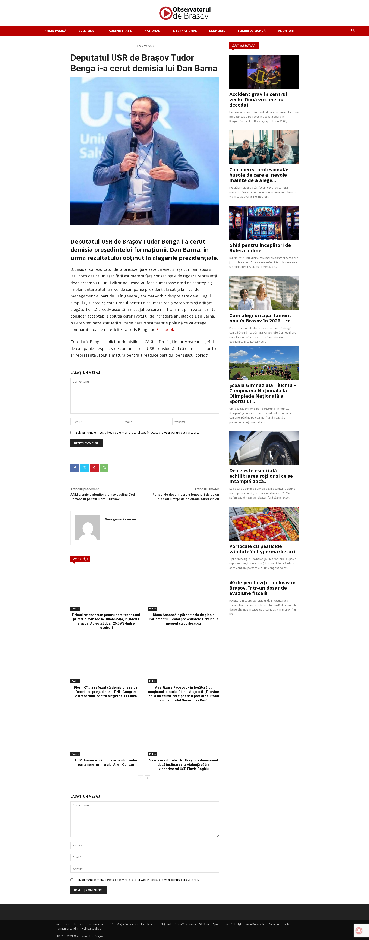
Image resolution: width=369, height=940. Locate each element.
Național (166, 924)
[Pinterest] (94, 468)
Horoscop (79, 924)
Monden (152, 924)
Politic (75, 608)
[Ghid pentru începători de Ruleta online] (264, 223)
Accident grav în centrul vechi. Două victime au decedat (258, 99)
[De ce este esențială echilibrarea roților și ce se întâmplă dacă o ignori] (264, 448)
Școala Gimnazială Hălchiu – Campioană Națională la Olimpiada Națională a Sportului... (262, 393)
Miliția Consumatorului (130, 924)
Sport (216, 924)
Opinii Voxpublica (185, 924)
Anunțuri (274, 924)
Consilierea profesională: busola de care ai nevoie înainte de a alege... (258, 174)
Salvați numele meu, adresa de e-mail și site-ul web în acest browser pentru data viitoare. (137, 432)
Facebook (165, 329)
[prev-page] (140, 778)
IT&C (110, 924)
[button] (353, 31)
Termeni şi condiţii (67, 928)
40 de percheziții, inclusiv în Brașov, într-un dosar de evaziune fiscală (262, 587)
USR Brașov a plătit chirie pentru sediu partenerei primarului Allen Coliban (106, 762)
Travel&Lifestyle (232, 924)
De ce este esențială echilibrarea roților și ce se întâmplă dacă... (261, 475)
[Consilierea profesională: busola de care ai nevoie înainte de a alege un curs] (264, 147)
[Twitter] (84, 468)
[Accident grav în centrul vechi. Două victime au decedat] (264, 72)
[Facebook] (74, 468)
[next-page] (147, 778)
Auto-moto (63, 924)
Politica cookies (91, 928)
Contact (287, 924)
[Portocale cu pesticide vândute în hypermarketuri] (264, 524)
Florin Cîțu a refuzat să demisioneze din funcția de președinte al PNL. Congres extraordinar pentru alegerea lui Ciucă (106, 691)
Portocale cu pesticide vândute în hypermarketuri (262, 549)
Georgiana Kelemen (120, 519)
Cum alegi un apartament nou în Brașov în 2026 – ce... (261, 318)
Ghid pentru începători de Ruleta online (260, 247)
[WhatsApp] (104, 468)
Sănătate (204, 924)
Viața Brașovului (255, 924)
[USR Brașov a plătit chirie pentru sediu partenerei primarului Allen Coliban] (106, 734)
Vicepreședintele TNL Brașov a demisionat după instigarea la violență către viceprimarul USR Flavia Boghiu (183, 764)
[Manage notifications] (359, 930)
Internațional (96, 924)
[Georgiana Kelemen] (87, 527)
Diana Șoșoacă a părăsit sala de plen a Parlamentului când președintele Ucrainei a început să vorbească (183, 619)
